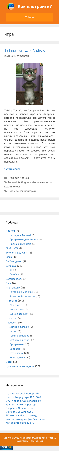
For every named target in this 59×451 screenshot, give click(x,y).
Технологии (16, 353)
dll (10, 270)
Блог (8, 283)
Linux (9, 257)
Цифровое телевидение (20, 366)
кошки (8, 186)
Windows (11, 265)
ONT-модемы (14, 261)
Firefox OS (12, 248)
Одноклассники (18, 313)
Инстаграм (16, 309)
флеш (16, 186)
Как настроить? (35, 6)
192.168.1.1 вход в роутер (21, 404)
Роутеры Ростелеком (22, 296)
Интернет (11, 300)
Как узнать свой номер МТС (23, 393)
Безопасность (14, 278)
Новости (11, 318)
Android (12, 182)
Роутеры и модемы (21, 291)
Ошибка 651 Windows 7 (20, 411)
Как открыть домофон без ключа (25, 419)
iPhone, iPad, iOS (16, 252)
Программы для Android (24, 239)
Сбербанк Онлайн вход (20, 408)
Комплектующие (19, 335)
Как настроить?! (28, 437)
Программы (16, 344)
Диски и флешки (19, 326)
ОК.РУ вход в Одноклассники (23, 400)
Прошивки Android (20, 243)
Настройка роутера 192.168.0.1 (24, 397)
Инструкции (13, 287)
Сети (9, 361)
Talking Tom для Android (24, 50)
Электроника (17, 357)
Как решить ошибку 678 (20, 422)
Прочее (10, 322)
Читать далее (12, 169)
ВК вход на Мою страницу (21, 415)
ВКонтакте (15, 305)
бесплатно (38, 182)
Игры (12, 331)
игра (49, 182)
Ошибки (14, 274)
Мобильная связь (19, 340)
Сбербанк (15, 348)
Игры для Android (18, 177)
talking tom (24, 182)
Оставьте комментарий (22, 191)
